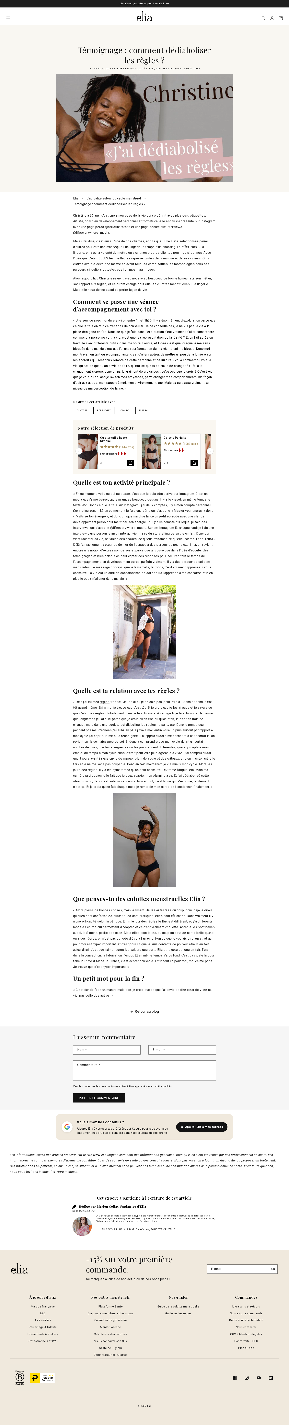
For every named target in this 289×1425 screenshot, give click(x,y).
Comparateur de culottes (111, 1354)
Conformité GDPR (246, 1341)
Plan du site (246, 1348)
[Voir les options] (130, 463)
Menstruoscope (110, 1327)
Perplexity (103, 410)
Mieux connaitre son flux (110, 1341)
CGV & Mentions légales (246, 1334)
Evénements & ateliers (43, 1334)
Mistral (144, 410)
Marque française (43, 1306)
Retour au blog (147, 1011)
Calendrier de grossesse (110, 1320)
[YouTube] (258, 1377)
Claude (125, 410)
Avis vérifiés (42, 1320)
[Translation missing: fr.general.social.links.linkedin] (270, 1377)
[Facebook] (234, 1377)
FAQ (43, 1313)
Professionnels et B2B (43, 1341)
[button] (8, 18)
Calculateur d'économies (110, 1334)
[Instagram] (246, 1377)
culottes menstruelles (173, 284)
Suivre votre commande (246, 1313)
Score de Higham (110, 1348)
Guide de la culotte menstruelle (178, 1306)
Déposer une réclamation (246, 1320)
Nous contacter (246, 1327)
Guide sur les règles (178, 1313)
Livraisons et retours (246, 1306)
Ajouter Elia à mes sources (204, 1126)
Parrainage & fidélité (43, 1327)
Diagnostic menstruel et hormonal (110, 1313)
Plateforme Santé (110, 1306)
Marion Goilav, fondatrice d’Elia (121, 1206)
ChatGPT (82, 410)
